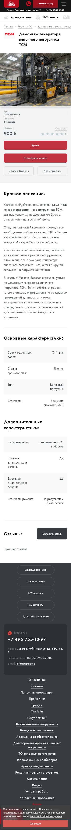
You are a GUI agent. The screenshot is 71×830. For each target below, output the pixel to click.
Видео (37, 785)
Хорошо (35, 823)
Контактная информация (37, 798)
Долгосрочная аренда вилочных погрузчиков (37, 745)
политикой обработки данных (46, 816)
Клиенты (37, 686)
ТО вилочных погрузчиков (37, 753)
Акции (37, 804)
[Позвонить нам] (28, 3)
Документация (37, 779)
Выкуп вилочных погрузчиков (37, 724)
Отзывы (60, 129)
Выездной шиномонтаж (37, 730)
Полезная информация (37, 692)
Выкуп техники (37, 718)
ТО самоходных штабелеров (36, 760)
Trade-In (37, 711)
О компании (37, 680)
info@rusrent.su (25, 664)
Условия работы (37, 791)
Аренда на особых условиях (36, 737)
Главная (8, 26)
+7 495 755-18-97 (27, 639)
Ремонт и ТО (25, 26)
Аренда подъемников (37, 766)
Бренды (37, 705)
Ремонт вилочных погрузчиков (37, 772)
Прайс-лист (37, 699)
